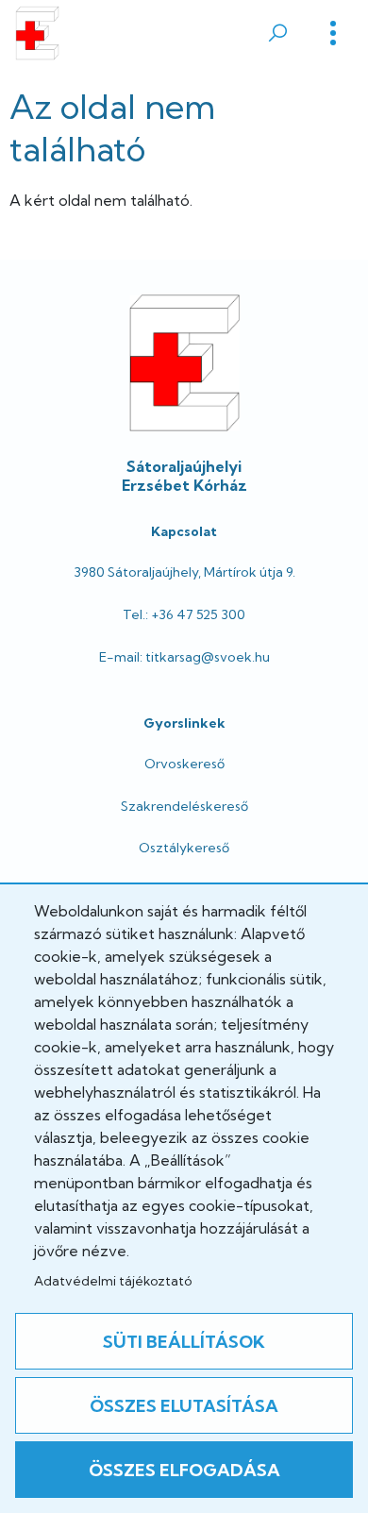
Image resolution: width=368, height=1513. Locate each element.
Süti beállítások (184, 1342)
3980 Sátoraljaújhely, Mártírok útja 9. (184, 571)
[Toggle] (333, 33)
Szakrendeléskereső (184, 806)
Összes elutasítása (184, 1406)
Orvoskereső (184, 763)
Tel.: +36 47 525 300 (184, 614)
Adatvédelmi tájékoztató (113, 1280)
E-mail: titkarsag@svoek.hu (184, 656)
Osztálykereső (184, 847)
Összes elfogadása (184, 1470)
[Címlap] (37, 33)
